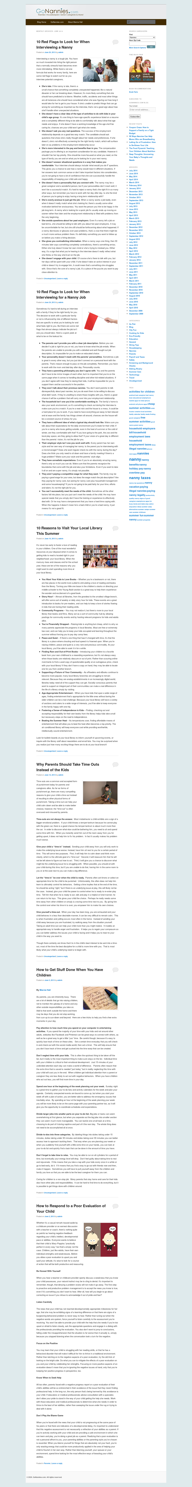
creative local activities (143, 411)
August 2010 (134, 295)
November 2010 (136, 289)
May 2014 (133, 176)
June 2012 (133, 245)
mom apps (133, 454)
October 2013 (135, 197)
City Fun (132, 330)
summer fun (136, 515)
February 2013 (135, 221)
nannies (143, 453)
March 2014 (134, 182)
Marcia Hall (45, 989)
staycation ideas (135, 507)
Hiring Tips (134, 345)
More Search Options (137, 47)
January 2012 (135, 260)
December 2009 (135, 310)
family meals (145, 414)
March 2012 (134, 254)
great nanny (138, 425)
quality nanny (134, 498)
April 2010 (133, 307)
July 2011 (133, 269)
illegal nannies (138, 448)
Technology (134, 374)
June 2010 (133, 301)
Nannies (132, 350)
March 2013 (134, 218)
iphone (149, 449)
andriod (132, 395)
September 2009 (136, 313)
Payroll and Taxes (137, 357)
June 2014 (133, 173)
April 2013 (133, 215)
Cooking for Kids (136, 333)
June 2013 (133, 209)
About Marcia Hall (75, 22)
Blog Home (41, 22)
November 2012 (136, 230)
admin (60, 52)
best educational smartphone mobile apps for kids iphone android (140, 401)
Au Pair (132, 324)
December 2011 (135, 263)
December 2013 (135, 191)
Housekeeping (135, 347)
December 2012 (135, 227)
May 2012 (133, 248)
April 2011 (133, 277)
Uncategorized (50, 278)
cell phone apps (141, 404)
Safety (132, 359)
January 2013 (135, 224)
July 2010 (133, 298)
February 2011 (135, 283)
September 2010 (136, 292)
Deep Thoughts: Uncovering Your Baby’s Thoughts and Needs (141, 157)
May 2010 (133, 304)
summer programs (143, 520)
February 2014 (135, 185)
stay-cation (149, 504)
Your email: (133, 106)
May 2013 (133, 212)
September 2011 (136, 266)
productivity (150, 495)
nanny (135, 459)
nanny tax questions (136, 483)
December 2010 (135, 286)
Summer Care (135, 371)
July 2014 (133, 170)
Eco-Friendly (134, 336)
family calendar (134, 414)
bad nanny (150, 395)
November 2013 (136, 194)
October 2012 (135, 233)
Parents (47, 1463)
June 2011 (133, 272)
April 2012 (133, 251)
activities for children (142, 391)
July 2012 (133, 242)
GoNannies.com (57, 22)
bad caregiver (140, 395)
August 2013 (134, 203)
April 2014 (133, 179)
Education (133, 339)
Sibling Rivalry (135, 368)
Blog (131, 327)
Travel (131, 377)
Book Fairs (133, 92)
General (132, 342)
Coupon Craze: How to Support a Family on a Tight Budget (141, 130)
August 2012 (134, 239)
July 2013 (133, 206)
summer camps (143, 509)
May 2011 (133, 274)
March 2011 (134, 280)
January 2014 (135, 188)
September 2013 (136, 200)
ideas (154, 445)
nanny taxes (140, 477)
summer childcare (139, 512)
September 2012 (136, 236)
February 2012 (135, 257)
